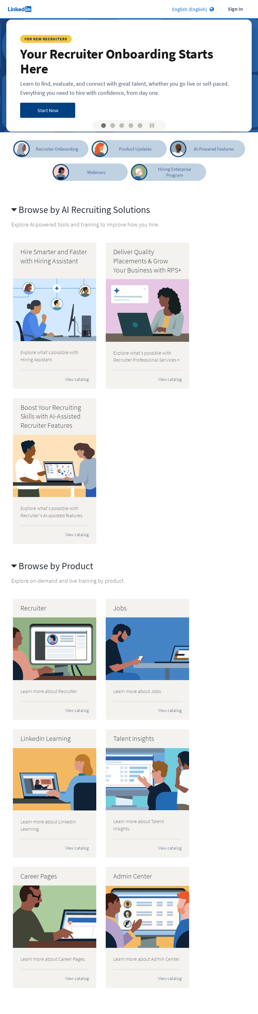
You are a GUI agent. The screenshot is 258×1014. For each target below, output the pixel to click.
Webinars (96, 172)
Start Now (47, 110)
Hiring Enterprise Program (174, 172)
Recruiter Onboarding (57, 149)
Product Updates (135, 149)
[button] (103, 125)
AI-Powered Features (214, 149)
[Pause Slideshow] (152, 125)
